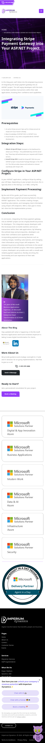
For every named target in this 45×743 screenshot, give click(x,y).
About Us (5, 640)
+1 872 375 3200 (8, 2)
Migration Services (8, 659)
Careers (4, 642)
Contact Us (9, 725)
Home (4, 30)
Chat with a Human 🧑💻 (20, 700)
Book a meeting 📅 (20, 707)
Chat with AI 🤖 (20, 693)
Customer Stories (8, 645)
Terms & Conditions (8, 740)
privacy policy (21, 717)
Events (4, 648)
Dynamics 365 (6, 674)
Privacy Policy (22, 740)
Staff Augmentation (8, 662)
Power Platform (7, 671)
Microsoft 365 (6, 676)
